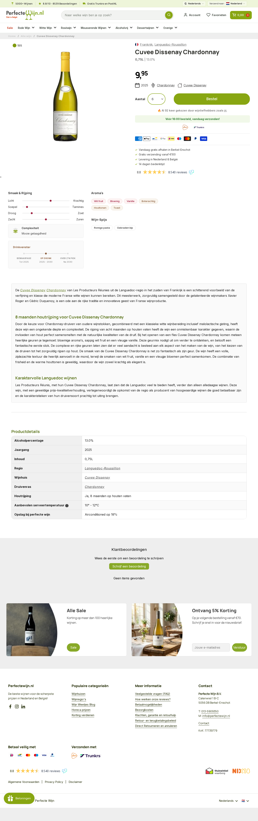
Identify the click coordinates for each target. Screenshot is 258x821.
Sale (10, 27)
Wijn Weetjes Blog (83, 704)
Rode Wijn (24, 27)
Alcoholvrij (122, 27)
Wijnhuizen (78, 694)
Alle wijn (26, 36)
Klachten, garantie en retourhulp (155, 715)
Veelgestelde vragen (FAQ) (152, 694)
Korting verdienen (83, 715)
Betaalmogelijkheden (148, 704)
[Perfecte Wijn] (24, 15)
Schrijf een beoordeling (129, 566)
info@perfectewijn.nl (216, 716)
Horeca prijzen (81, 710)
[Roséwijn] (75, 28)
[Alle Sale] (66, 629)
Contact (204, 723)
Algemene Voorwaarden (23, 782)
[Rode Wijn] (34, 28)
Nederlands (194, 3)
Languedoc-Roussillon (170, 44)
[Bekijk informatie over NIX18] (241, 771)
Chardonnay (166, 85)
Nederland (225, 3)
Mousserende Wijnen (93, 27)
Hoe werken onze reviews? (153, 699)
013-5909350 (210, 711)
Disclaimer (75, 782)
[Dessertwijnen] (158, 28)
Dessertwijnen (145, 27)
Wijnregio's (79, 699)
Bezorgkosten (144, 710)
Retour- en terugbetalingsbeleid (155, 720)
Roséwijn (66, 27)
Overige (168, 27)
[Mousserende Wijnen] (110, 28)
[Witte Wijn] (56, 28)
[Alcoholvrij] (132, 28)
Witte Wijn (45, 27)
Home (12, 36)
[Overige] (176, 28)
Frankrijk (146, 44)
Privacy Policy (54, 782)
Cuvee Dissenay (195, 85)
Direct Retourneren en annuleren (156, 726)
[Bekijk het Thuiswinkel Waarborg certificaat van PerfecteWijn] (217, 771)
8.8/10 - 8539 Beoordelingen (60, 3)
